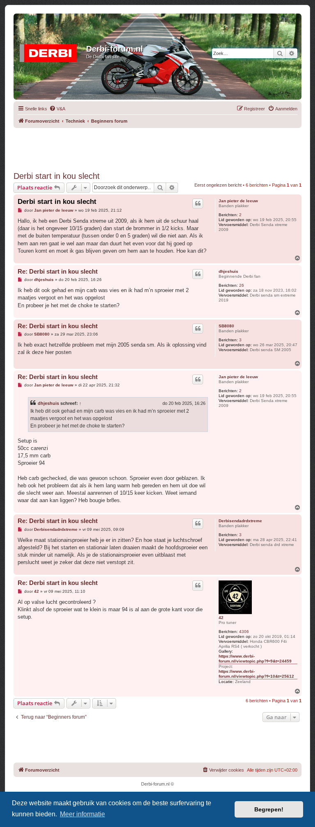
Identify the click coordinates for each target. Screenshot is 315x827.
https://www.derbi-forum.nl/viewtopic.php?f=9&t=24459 (255, 658)
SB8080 (226, 326)
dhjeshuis (228, 271)
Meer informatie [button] (82, 814)
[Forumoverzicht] (51, 51)
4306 (244, 631)
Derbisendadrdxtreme (240, 521)
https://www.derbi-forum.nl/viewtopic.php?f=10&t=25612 (256, 674)
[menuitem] (57, 109)
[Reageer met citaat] (197, 203)
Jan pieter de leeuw (238, 201)
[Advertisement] (163, 146)
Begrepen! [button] (268, 809)
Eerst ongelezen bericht (218, 185)
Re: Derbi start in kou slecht (58, 271)
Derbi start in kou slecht (57, 175)
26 (241, 285)
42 (221, 617)
